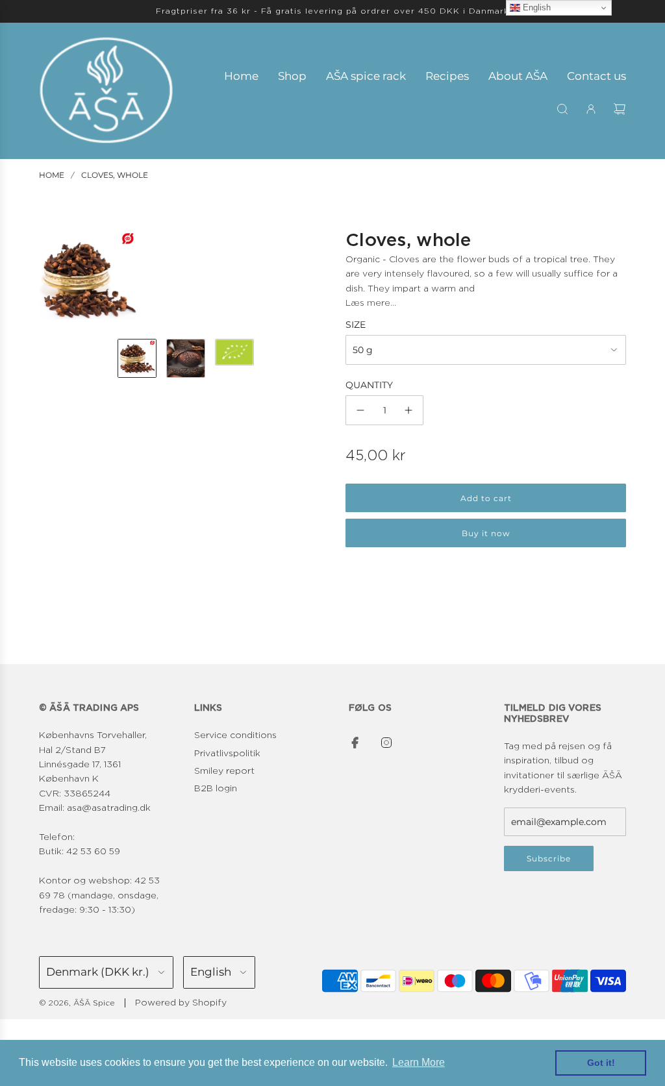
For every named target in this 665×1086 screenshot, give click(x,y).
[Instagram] (386, 742)
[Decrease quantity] (360, 410)
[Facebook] (355, 742)
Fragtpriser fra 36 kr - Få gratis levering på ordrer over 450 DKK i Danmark (332, 11)
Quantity (369, 385)
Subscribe (549, 858)
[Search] (562, 109)
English (535, 7)
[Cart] (619, 109)
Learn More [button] (418, 1062)
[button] (49, 279)
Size (355, 324)
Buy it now (486, 533)
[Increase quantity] (408, 410)
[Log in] (591, 109)
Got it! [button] (601, 1062)
